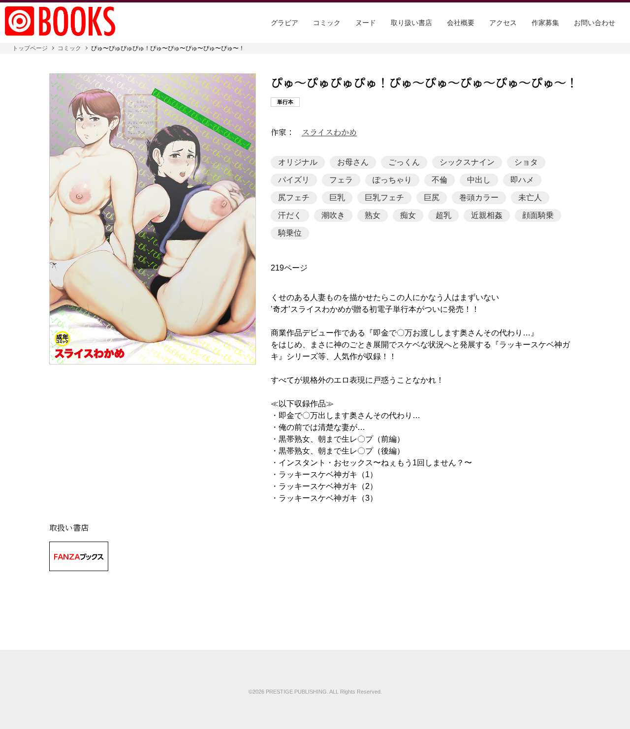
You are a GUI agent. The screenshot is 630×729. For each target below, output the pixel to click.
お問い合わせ (594, 22)
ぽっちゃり (392, 180)
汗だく (290, 215)
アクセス (503, 22)
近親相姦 (487, 215)
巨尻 (432, 197)
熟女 (372, 215)
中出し (479, 180)
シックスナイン (467, 162)
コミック (327, 22)
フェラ (341, 180)
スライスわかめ (329, 132)
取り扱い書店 (411, 22)
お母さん (353, 162)
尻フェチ (294, 197)
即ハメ (522, 180)
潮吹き (333, 215)
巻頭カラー (479, 197)
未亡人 (530, 197)
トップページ (30, 48)
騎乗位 (290, 233)
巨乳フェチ (384, 197)
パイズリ (294, 180)
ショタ (526, 162)
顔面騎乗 (538, 215)
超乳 (443, 215)
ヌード (365, 22)
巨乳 (337, 197)
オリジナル (297, 162)
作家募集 (545, 22)
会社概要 (460, 22)
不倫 (439, 180)
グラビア (284, 22)
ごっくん (404, 162)
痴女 (408, 215)
